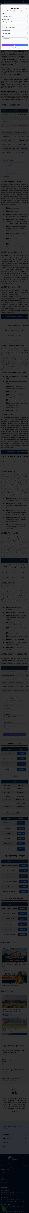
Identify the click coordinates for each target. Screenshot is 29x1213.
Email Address (5, 19)
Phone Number (5, 25)
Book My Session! (14, 45)
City (3, 36)
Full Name (4, 13)
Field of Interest (6, 30)
